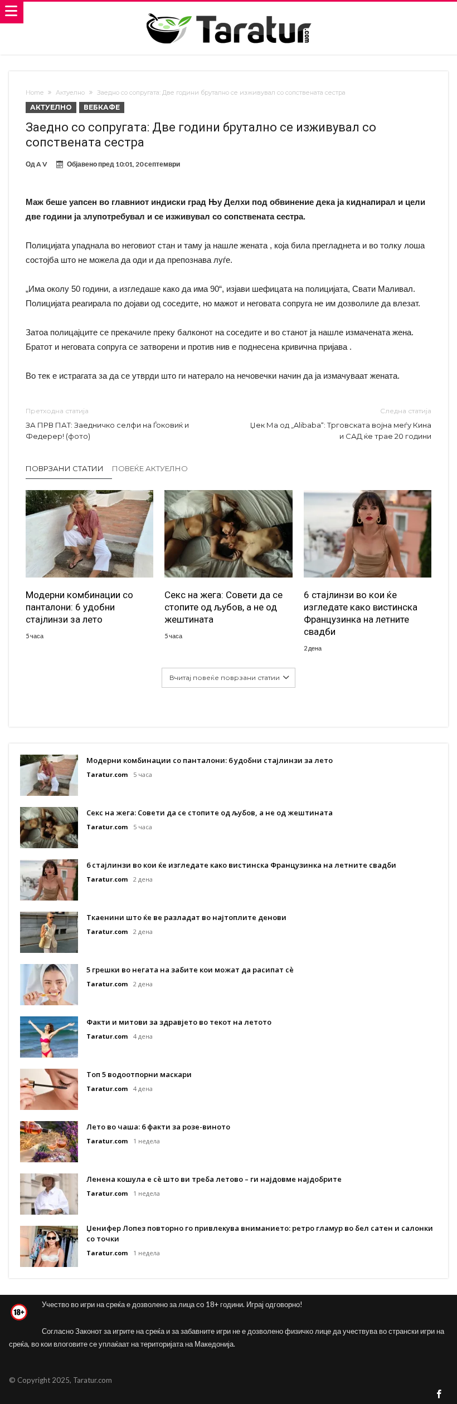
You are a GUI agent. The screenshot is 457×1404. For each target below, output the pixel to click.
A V (41, 164)
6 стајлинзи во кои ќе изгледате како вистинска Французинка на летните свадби (360, 613)
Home (34, 92)
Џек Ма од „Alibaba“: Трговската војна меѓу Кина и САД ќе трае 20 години (340, 424)
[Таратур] (228, 12)
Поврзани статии (65, 468)
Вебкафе (102, 107)
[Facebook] (439, 1395)
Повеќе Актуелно (150, 468)
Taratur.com (107, 774)
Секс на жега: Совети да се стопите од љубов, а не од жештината (223, 607)
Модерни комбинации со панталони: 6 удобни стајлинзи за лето (79, 607)
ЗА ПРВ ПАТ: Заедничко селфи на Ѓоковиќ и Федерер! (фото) (107, 424)
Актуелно (70, 92)
